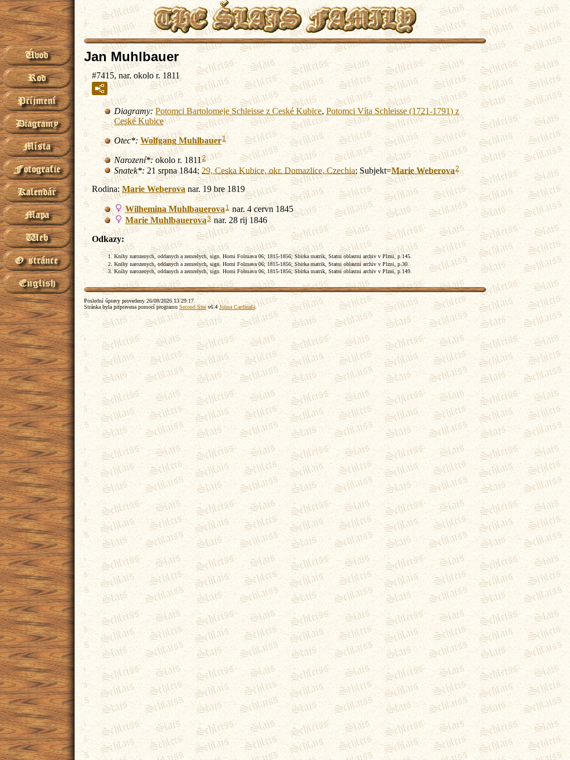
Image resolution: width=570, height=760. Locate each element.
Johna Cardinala (237, 307)
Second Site (192, 307)
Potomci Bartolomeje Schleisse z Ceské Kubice (238, 111)
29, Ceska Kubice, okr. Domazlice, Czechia (278, 170)
